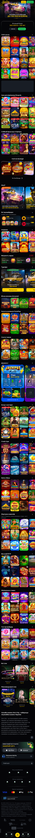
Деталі (13, 28)
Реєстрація (30, 2)
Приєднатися (13, 290)
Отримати (22, 28)
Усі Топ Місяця (16, 178)
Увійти (23, 2)
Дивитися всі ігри (11, 399)
